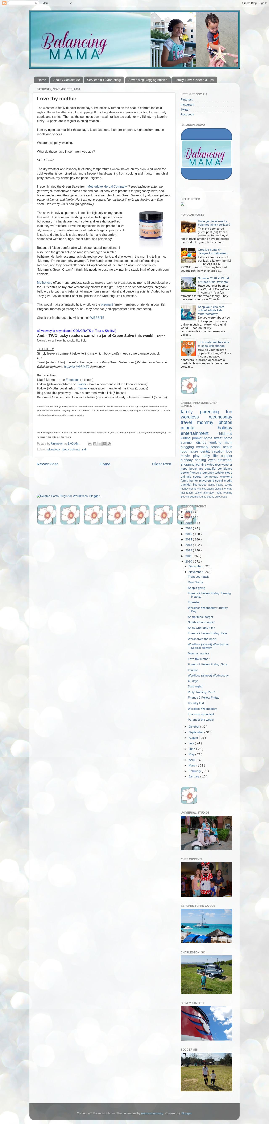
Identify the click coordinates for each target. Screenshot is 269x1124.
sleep (228, 472)
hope (185, 468)
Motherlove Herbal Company (107, 186)
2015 (189, 534)
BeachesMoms (189, 496)
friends (195, 472)
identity (206, 451)
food (185, 451)
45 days (193, 681)
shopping (188, 464)
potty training (71, 449)
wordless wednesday (206, 417)
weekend (226, 476)
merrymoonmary (152, 1113)
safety (199, 492)
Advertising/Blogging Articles (147, 80)
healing (201, 460)
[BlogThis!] (95, 444)
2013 (189, 545)
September (196, 732)
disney (203, 442)
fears (229, 488)
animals (187, 476)
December (196, 566)
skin (84, 449)
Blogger (186, 1113)
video (211, 464)
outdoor (226, 456)
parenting (213, 411)
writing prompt (192, 438)
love (229, 451)
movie (187, 456)
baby (208, 456)
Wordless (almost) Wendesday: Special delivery (208, 646)
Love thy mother (199, 659)
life (217, 456)
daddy (211, 488)
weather (227, 464)
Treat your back (198, 576)
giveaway (54, 449)
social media (223, 480)
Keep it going (196, 587)
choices (202, 488)
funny (185, 480)
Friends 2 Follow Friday (203, 697)
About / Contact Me (66, 80)
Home (42, 80)
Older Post (161, 464)
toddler (220, 472)
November (196, 571)
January (194, 776)
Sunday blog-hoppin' (201, 622)
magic (220, 484)
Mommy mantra (198, 653)
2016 (189, 528)
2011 (189, 556)
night (220, 492)
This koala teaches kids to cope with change (213, 344)
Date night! (195, 686)
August (194, 737)
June (192, 749)
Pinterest (187, 99)
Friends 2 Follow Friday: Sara (207, 664)
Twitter (81, 384)
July (192, 743)
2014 (189, 539)
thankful (187, 484)
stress (203, 484)
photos (225, 422)
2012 (189, 550)
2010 (189, 561)
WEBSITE (97, 317)
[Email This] (90, 444)
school (217, 447)
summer (188, 442)
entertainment (199, 433)
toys (218, 464)
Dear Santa (195, 582)
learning (201, 464)
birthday (188, 460)
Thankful (193, 602)
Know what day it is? (201, 627)
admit (212, 484)
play (198, 456)
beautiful (211, 468)
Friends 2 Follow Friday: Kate (207, 633)
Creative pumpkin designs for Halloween (212, 251)
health (227, 447)
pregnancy (207, 472)
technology (212, 476)
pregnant (107, 304)
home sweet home (218, 438)
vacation (219, 451)
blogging (188, 447)
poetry (211, 496)
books (185, 472)
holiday (225, 427)
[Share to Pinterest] (109, 444)
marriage (209, 492)
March (193, 765)
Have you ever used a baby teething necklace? (214, 223)
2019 (189, 511)
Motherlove (44, 282)
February (195, 771)
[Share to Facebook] (104, 444)
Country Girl (196, 703)
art (202, 468)
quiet (218, 496)
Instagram (187, 104)
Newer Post (47, 464)
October (194, 726)
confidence (225, 468)
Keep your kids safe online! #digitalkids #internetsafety (211, 310)
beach (194, 468)
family (190, 411)
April (192, 759)
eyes (213, 460)
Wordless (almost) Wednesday (208, 675)
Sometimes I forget (200, 616)
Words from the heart (202, 639)
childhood (225, 434)
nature (194, 451)
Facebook (72, 379)
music (224, 496)
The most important (201, 714)
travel (189, 422)
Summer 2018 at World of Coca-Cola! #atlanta (213, 280)
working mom (221, 442)
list (196, 484)
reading (227, 492)
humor (194, 480)
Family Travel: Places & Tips (194, 80)
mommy (208, 422)
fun (229, 411)
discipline (221, 488)
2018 (189, 517)
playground (207, 480)
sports (198, 476)
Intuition (193, 670)
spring (193, 488)
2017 (189, 522)
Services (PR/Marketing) (104, 80)
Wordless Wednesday (202, 708)
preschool (225, 460)
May (192, 754)
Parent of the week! (201, 719)
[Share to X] (100, 444)
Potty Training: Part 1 (202, 692)
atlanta (199, 427)
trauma (202, 496)
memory (203, 447)
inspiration (188, 492)
